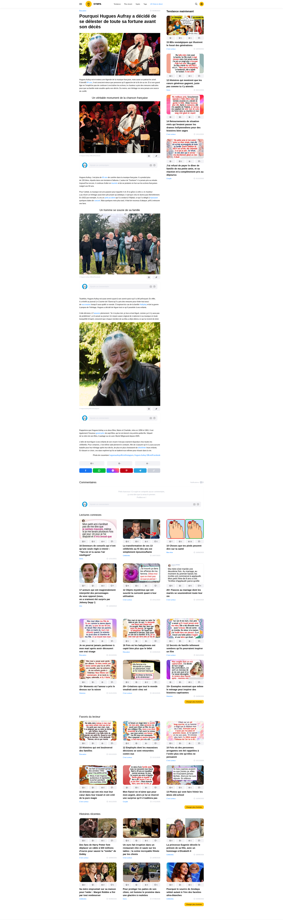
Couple (168, 178)
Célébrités (126, 555)
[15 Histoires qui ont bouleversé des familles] (98, 731)
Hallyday (143, 304)
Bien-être (169, 552)
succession (86, 304)
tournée (115, 183)
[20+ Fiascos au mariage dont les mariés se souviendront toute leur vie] (185, 573)
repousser (154, 198)
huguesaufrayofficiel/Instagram (121, 455)
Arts (80, 606)
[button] (92, 463)
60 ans (104, 177)
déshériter (142, 448)
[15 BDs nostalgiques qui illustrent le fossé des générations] (185, 26)
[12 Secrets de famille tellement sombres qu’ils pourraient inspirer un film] (185, 629)
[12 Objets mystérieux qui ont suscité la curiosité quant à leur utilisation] (141, 573)
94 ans (89, 82)
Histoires (82, 693)
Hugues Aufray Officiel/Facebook (147, 455)
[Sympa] (93, 4)
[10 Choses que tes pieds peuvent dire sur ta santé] (185, 529)
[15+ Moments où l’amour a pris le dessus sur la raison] (98, 670)
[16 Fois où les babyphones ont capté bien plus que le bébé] (141, 629)
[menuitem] (117, 4)
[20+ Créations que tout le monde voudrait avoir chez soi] (141, 670)
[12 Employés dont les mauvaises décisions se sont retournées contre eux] (141, 731)
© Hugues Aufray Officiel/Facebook (89, 156)
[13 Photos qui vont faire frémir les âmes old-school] (185, 775)
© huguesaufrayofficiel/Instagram (89, 408)
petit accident (110, 198)
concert (97, 201)
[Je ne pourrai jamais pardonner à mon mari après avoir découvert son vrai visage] (98, 629)
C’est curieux (171, 49)
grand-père (100, 433)
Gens (168, 90)
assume (97, 313)
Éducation (82, 11)
